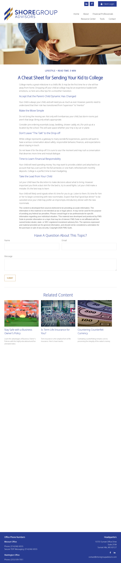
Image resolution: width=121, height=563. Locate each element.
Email (64, 240)
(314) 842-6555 (17, 546)
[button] (76, 13)
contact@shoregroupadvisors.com (103, 557)
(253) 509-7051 (17, 559)
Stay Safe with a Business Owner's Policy (18, 331)
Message (8, 256)
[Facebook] (92, 4)
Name (7, 240)
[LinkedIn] (86, 4)
